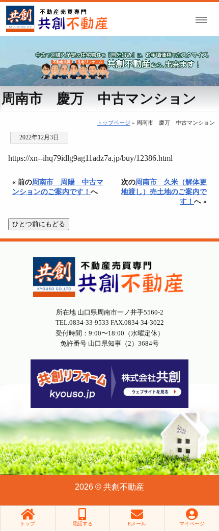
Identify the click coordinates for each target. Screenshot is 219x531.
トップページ (113, 122)
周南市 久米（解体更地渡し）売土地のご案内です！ (164, 191)
